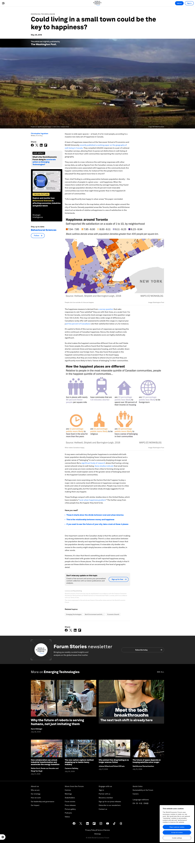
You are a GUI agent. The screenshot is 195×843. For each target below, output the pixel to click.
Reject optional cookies (177, 827)
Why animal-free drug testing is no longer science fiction (114, 761)
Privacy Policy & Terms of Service (97, 830)
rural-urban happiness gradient (92, 500)
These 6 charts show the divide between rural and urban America (95, 515)
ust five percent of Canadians (77, 324)
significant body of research (93, 463)
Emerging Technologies (43, 14)
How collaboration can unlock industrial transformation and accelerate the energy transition (45, 762)
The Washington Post (43, 44)
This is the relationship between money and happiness (90, 519)
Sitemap (97, 834)
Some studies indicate (104, 466)
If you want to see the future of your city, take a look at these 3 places (97, 524)
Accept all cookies (177, 832)
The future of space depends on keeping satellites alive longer (147, 761)
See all (160, 672)
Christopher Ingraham (39, 133)
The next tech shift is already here (126, 720)
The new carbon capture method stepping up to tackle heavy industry (79, 762)
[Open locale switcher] (2, 837)
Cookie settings (177, 838)
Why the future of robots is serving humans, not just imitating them (57, 722)
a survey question (105, 309)
